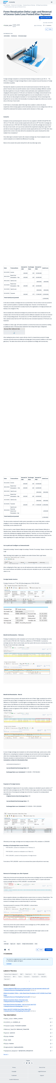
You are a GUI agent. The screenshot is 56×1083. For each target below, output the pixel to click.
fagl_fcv (18, 943)
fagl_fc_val (12, 943)
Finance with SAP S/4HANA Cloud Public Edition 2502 (17, 1009)
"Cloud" (19, 976)
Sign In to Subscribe (45, 17)
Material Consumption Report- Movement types (16, 1000)
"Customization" (35, 976)
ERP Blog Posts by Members (41, 5)
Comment (8, 963)
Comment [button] (48, 949)
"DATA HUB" (43, 976)
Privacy (14, 1067)
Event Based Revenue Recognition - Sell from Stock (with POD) (20, 1004)
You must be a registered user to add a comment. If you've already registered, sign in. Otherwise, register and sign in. (27, 960)
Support (42, 1075)
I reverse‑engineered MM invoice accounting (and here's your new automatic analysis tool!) (26, 988)
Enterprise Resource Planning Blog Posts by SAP (17, 990)
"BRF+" (14, 976)
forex (36, 943)
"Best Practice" (7, 976)
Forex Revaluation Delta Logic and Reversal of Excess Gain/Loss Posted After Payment (28, 13)
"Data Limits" (6, 979)
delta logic (6, 943)
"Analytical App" (41, 974)
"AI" (34, 974)
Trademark (14, 1075)
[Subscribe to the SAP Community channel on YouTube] (29, 1063)
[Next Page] (29, 981)
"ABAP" (21, 974)
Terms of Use (42, 1067)
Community (12, 2)
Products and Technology (16, 5)
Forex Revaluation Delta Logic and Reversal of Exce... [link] (15, 6)
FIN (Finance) (14, 35)
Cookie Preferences (14, 1079)
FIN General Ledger (22, 35)
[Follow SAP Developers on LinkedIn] (32, 1063)
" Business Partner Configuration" (10, 974)
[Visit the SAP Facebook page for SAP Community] (24, 1063)
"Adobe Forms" (28, 974)
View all (5, 1054)
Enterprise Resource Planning (29, 5)
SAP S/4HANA (6, 35)
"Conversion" (26, 976)
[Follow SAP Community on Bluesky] (26, 1063)
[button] (46, 29)
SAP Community (7, 5)
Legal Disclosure (42, 1071)
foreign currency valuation (27, 943)
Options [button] (39, 20)
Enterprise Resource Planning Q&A (14, 1001)
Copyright (14, 1071)
